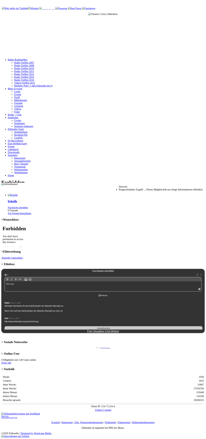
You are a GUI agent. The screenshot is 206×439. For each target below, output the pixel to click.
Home (11, 175)
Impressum (19, 158)
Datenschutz (124, 422)
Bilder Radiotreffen (17, 59)
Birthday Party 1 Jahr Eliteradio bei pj (33, 85)
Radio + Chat (14, 114)
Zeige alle (6, 362)
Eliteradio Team (16, 129)
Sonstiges (12, 155)
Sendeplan (13, 117)
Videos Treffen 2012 (24, 82)
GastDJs (18, 137)
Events (17, 94)
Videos (17, 109)
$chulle (12, 201)
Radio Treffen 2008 (24, 65)
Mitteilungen (20, 100)
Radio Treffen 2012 (24, 74)
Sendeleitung (20, 132)
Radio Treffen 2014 (24, 77)
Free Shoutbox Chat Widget (103, 331)
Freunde (18, 103)
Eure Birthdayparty (17, 143)
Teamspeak (20, 166)
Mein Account (15, 88)
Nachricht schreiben (18, 207)
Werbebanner (21, 172)
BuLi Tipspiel (21, 163)
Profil (17, 97)
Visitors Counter (103, 410)
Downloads (13, 152)
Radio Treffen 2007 (24, 62)
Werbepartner (21, 169)
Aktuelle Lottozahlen (12, 257)
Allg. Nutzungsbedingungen (88, 422)
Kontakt (56, 422)
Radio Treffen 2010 (24, 68)
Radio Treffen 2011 (24, 71)
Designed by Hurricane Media (36, 433)
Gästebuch (13, 149)
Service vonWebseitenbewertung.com (9, 416)
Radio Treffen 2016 (24, 80)
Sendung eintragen (23, 126)
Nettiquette (110, 422)
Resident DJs (21, 135)
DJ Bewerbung (15, 140)
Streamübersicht (22, 161)
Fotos (17, 111)
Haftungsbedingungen (143, 422)
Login (17, 91)
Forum (11, 146)
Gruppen (18, 106)
